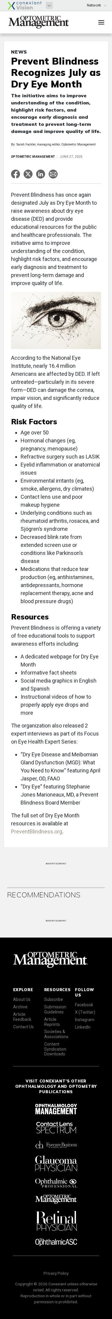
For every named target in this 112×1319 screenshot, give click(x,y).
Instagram (84, 1019)
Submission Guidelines (55, 1009)
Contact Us (23, 1026)
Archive (20, 1006)
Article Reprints (52, 1022)
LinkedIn (82, 1027)
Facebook (84, 1004)
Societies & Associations (56, 1034)
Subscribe (53, 999)
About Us (21, 999)
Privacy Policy (56, 1273)
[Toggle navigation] (101, 22)
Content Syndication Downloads (55, 1049)
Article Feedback (22, 1017)
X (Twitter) (85, 1012)
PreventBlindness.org (36, 831)
